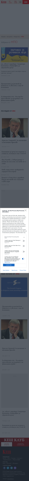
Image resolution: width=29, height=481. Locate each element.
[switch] (23, 241)
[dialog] (14, 240)
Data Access (14, 270)
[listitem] (14, 237)
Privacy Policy (23, 270)
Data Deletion (6, 270)
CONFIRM (9, 265)
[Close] (26, 210)
